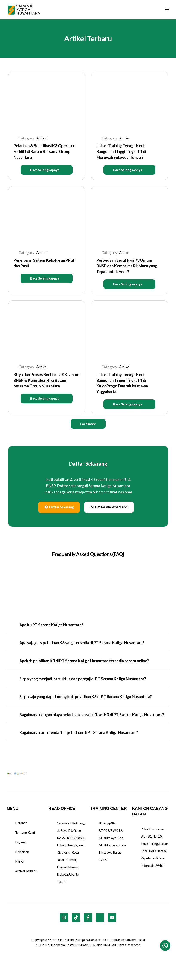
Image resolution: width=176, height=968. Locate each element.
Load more (88, 424)
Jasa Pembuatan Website (119, 954)
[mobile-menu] (164, 9)
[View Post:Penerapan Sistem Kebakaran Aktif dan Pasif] (47, 215)
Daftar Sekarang (88, 463)
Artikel (41, 138)
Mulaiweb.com (87, 954)
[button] (47, 170)
